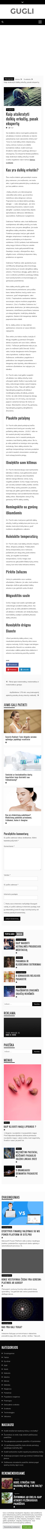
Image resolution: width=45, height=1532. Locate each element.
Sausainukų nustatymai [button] (12, 1527)
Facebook (13, 664)
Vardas (7, 875)
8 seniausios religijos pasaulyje (28, 977)
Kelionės (7, 1373)
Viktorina (7, 1416)
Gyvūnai (7, 1361)
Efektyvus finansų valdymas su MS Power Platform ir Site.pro (21, 1232)
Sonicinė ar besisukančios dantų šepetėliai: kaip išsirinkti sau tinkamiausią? (18, 777)
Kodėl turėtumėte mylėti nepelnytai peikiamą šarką (23, 1452)
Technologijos (9, 1412)
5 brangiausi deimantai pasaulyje (27, 1171)
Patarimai (7, 1393)
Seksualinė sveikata (11, 1404)
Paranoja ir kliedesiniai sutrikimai (28, 962)
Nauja (19, 934)
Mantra (7, 1377)
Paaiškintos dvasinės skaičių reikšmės (27, 991)
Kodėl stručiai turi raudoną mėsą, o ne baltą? (21, 1431)
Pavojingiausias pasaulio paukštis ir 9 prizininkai (22, 1441)
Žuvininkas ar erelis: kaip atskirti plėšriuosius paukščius (28, 1500)
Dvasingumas (21, 939)
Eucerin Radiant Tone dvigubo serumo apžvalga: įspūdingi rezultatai (21, 738)
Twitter (25, 664)
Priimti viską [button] (27, 1527)
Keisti (6, 1369)
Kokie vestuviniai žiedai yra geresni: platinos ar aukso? (21, 1281)
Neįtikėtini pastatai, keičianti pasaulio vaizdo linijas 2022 (27, 1155)
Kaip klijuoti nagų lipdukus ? (20, 1126)
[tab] (10, 934)
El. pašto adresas (11, 885)
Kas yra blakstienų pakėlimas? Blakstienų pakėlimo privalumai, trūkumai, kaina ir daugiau (18, 818)
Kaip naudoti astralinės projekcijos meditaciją (28, 946)
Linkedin (25, 669)
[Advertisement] (22, 48)
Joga (5, 1365)
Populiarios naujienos (12, 1397)
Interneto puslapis (11, 894)
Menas (8, 1060)
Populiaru (10, 934)
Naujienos (7, 1389)
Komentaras (9, 846)
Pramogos (8, 1401)
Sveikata (10, 109)
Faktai (6, 1357)
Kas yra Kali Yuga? (12, 1327)
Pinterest (12, 669)
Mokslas (7, 1385)
